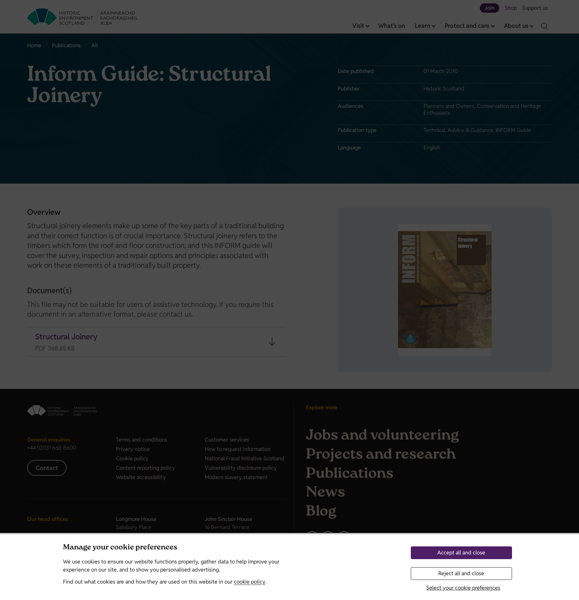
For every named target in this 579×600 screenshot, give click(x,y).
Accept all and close (461, 552)
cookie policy (249, 581)
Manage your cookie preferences (120, 547)
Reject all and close (461, 573)
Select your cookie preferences (463, 587)
